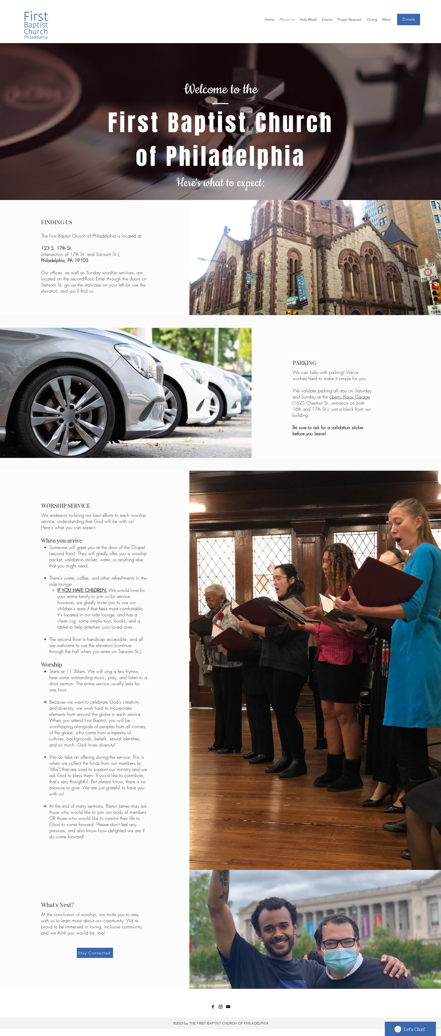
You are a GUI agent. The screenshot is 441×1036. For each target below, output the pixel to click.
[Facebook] (212, 1006)
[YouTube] (228, 1006)
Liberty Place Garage (349, 397)
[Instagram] (220, 1006)
